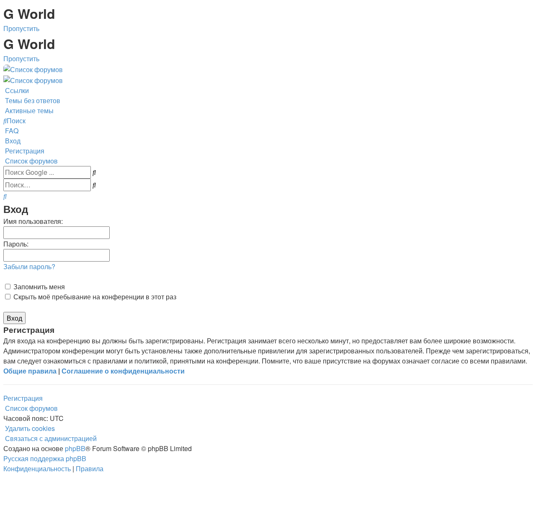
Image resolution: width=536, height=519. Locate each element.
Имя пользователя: (33, 221)
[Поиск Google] (94, 172)
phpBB (75, 448)
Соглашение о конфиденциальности (123, 371)
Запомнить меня (38, 286)
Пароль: (15, 244)
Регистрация (23, 398)
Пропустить (21, 28)
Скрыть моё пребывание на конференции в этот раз (94, 296)
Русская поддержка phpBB (44, 458)
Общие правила (30, 371)
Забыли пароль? (29, 266)
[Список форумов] (33, 68)
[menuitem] (31, 100)
